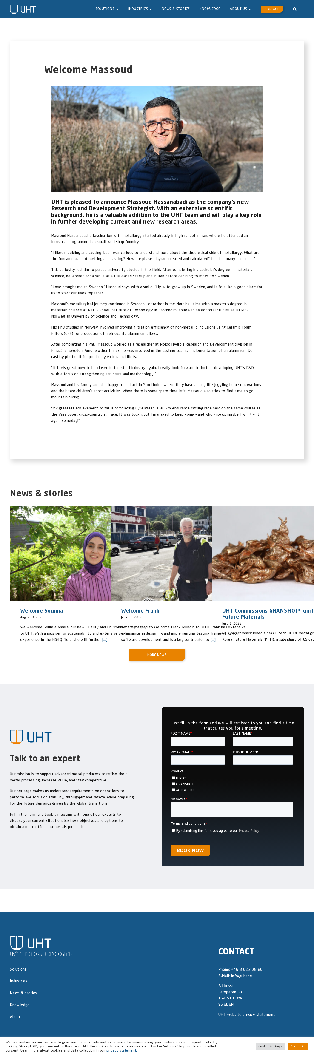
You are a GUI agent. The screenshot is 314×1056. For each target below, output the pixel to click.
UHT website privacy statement (246, 1015)
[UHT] (23, 6)
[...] (104, 640)
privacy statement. (121, 1050)
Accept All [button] (298, 1046)
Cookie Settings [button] (270, 1046)
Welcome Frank (140, 611)
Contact (236, 952)
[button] (295, 9)
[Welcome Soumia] (81, 553)
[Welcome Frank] (182, 553)
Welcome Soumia (41, 611)
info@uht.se (241, 976)
